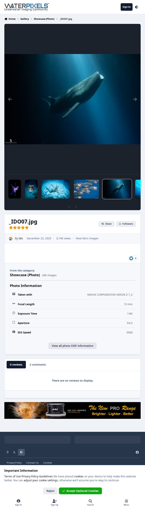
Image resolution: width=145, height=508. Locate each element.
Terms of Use (12, 476)
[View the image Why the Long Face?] (31, 189)
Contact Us (32, 462)
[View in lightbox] (72, 99)
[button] (137, 7)
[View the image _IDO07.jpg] (117, 189)
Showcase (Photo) (25, 275)
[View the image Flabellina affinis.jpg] (14, 189)
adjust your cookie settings (41, 480)
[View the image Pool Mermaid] (56, 189)
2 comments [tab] (38, 364)
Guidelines (46, 476)
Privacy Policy (14, 462)
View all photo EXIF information (72, 346)
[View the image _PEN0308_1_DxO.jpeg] (86, 189)
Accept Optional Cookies (82, 491)
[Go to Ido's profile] (11, 238)
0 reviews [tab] (16, 364)
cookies (78, 476)
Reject (50, 491)
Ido (21, 238)
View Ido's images (87, 238)
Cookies (47, 462)
